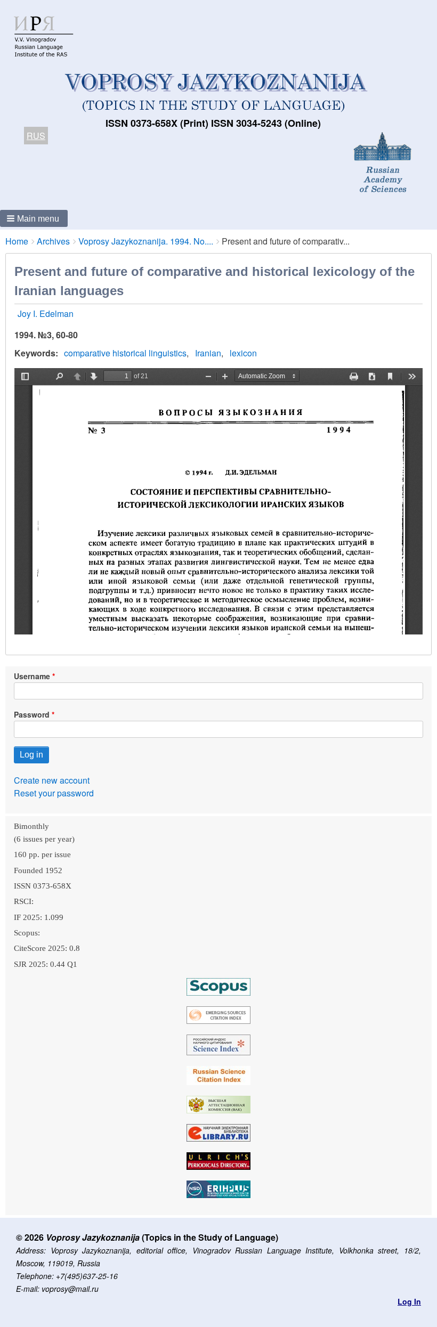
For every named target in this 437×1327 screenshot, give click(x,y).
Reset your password (54, 793)
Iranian (208, 353)
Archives (53, 241)
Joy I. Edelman (46, 313)
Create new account (52, 780)
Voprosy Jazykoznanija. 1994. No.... (145, 241)
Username (32, 676)
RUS (36, 135)
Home (16, 241)
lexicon (243, 353)
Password (32, 714)
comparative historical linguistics (125, 353)
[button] (34, 218)
